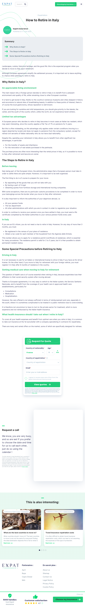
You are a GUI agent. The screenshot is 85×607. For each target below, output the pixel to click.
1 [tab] (39, 550)
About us (46, 570)
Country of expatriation (36, 358)
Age (50, 348)
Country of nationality (35, 348)
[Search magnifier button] (25, 4)
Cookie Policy (48, 587)
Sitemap (46, 573)
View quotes (40, 384)
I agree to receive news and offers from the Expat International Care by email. (43, 378)
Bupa (24, 573)
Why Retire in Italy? (17, 47)
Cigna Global (27, 577)
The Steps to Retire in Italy (20, 51)
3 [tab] (43, 550)
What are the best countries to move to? (20, 533)
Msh (23, 580)
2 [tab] (41, 550)
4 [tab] (45, 550)
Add (57, 352)
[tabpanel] (21, 527)
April (24, 570)
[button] (65, 4)
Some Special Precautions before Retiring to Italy (29, 56)
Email (28, 368)
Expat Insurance (68, 511)
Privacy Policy (34, 393)
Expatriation (42, 15)
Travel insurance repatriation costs (60, 533)
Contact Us (47, 577)
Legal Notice (48, 580)
